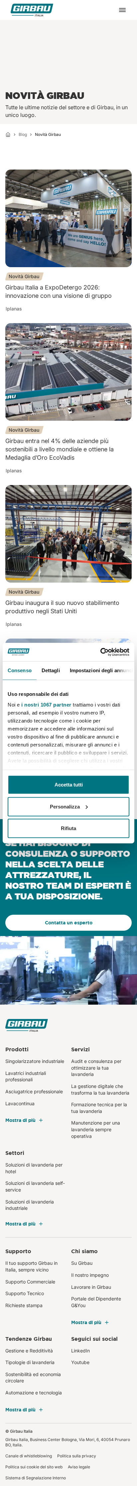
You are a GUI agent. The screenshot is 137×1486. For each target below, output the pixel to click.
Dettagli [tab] (51, 670)
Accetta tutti (69, 784)
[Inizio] (8, 134)
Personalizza (65, 806)
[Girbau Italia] (32, 10)
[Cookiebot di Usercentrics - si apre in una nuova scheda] (100, 652)
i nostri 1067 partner (46, 704)
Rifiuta (68, 828)
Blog (23, 134)
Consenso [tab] (20, 670)
